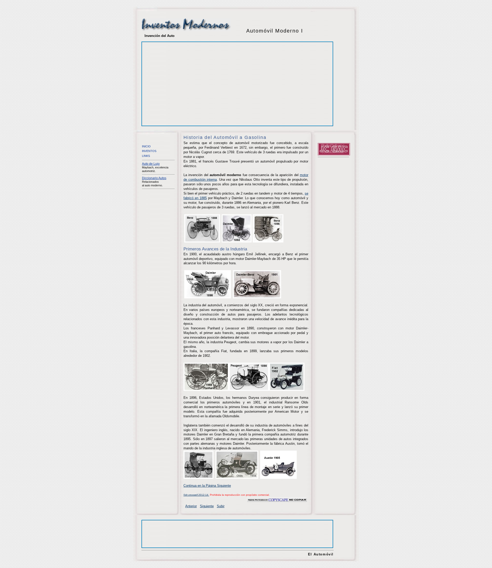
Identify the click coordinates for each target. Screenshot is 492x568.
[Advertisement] (187, 80)
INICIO (146, 146)
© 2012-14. (196, 494)
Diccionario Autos (154, 178)
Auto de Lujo (151, 164)
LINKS (146, 155)
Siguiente (207, 506)
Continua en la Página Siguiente (207, 486)
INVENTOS (149, 151)
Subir (220, 506)
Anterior (191, 506)
